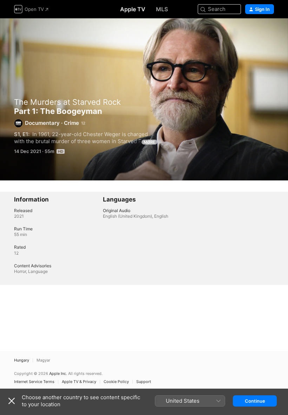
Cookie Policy (116, 382)
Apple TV (132, 9)
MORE (149, 142)
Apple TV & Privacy (79, 382)
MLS (162, 9)
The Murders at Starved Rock (67, 102)
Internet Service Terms (34, 382)
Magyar (43, 360)
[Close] (11, 401)
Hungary (21, 360)
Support (143, 382)
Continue (255, 401)
